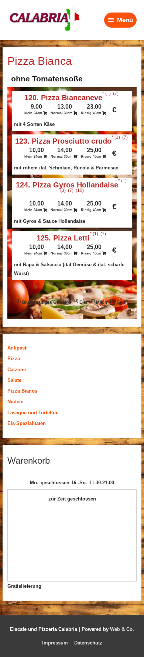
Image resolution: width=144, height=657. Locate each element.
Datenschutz (88, 643)
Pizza (13, 358)
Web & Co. (122, 629)
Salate (14, 380)
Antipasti (17, 348)
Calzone (16, 369)
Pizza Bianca (22, 391)
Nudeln (15, 401)
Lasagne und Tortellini (33, 412)
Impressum (55, 643)
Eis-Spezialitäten (26, 423)
